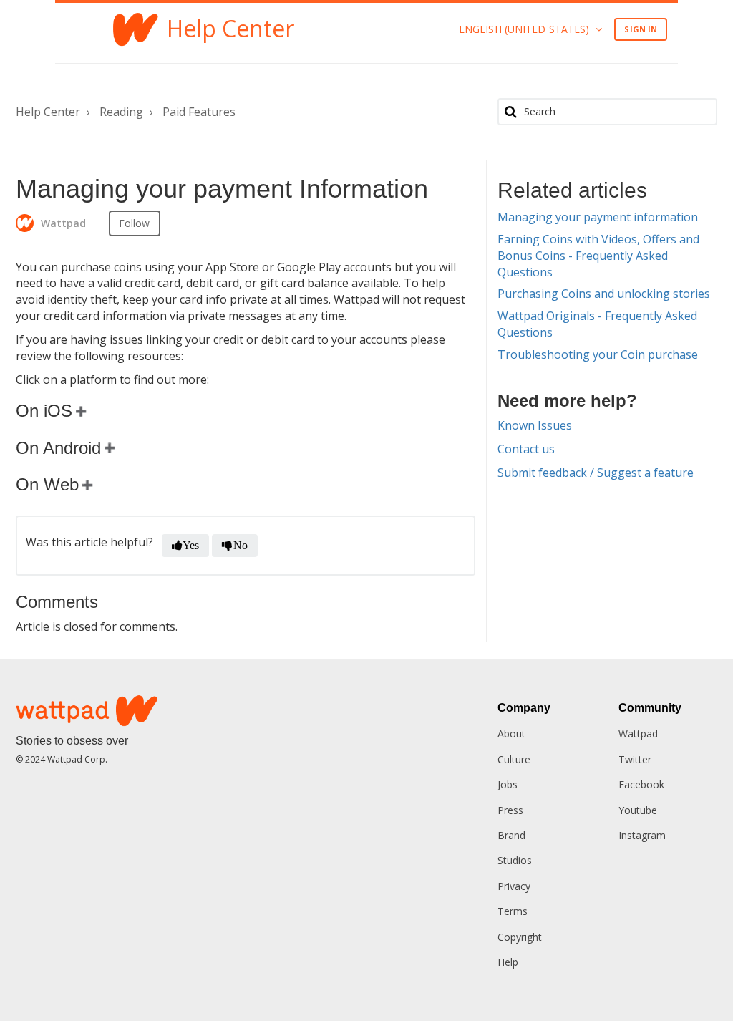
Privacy (513, 886)
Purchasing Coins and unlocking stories (603, 293)
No (240, 545)
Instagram (642, 835)
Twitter (634, 759)
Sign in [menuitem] (640, 29)
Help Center (48, 112)
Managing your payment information (597, 217)
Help (507, 962)
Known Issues (534, 425)
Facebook (641, 784)
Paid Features (199, 112)
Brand (511, 835)
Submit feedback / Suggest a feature (595, 472)
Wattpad (638, 733)
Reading (121, 112)
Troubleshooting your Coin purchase (597, 354)
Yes (191, 545)
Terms (512, 911)
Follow (134, 223)
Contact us (526, 449)
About (511, 733)
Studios (514, 860)
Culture (513, 759)
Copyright (519, 937)
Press (510, 810)
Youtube (637, 810)
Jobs (507, 784)
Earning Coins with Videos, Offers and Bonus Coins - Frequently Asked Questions (598, 255)
